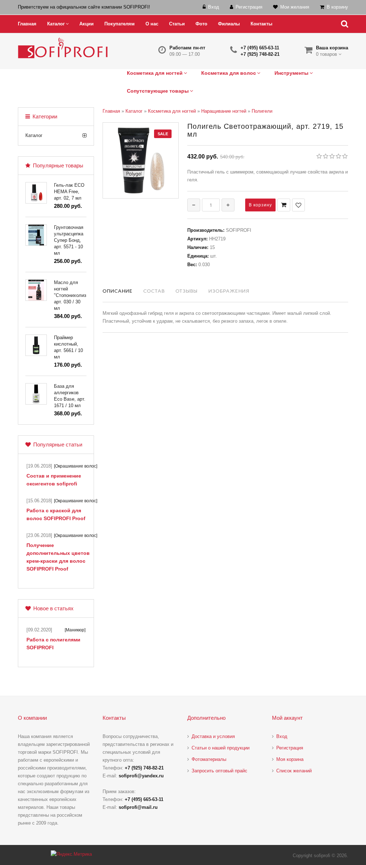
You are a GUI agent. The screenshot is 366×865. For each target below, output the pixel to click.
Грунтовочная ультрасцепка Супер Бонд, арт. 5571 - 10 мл (68, 240)
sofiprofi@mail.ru (138, 807)
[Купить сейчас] (283, 205)
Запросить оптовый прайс (219, 770)
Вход (281, 736)
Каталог (34, 135)
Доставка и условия (213, 736)
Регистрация (289, 748)
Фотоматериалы (209, 759)
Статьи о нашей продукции (220, 748)
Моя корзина (289, 759)
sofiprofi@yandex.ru (141, 775)
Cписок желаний (294, 770)
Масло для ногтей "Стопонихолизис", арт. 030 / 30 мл (74, 295)
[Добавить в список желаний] (298, 205)
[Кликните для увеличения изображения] (141, 160)
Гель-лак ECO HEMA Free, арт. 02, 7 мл (69, 191)
